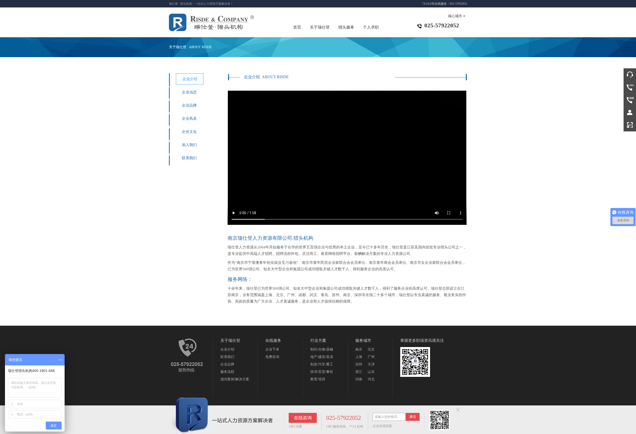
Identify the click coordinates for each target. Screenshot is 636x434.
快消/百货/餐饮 (321, 372)
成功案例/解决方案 (234, 379)
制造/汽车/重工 (321, 364)
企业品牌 (189, 105)
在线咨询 (303, 417)
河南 (358, 379)
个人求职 (371, 27)
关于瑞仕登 (320, 27)
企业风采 (189, 118)
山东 (371, 372)
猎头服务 (346, 27)
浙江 (358, 372)
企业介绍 (189, 79)
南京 (358, 349)
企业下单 (272, 349)
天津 (371, 364)
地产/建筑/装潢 (321, 357)
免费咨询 (272, 357)
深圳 (358, 364)
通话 (412, 417)
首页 (297, 27)
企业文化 (189, 132)
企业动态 (189, 92)
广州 (371, 357)
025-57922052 (343, 418)
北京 (371, 349)
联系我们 (189, 158)
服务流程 (227, 372)
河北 (371, 379)
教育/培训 (317, 379)
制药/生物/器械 (321, 349)
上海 (358, 357)
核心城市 (455, 16)
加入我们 (189, 145)
